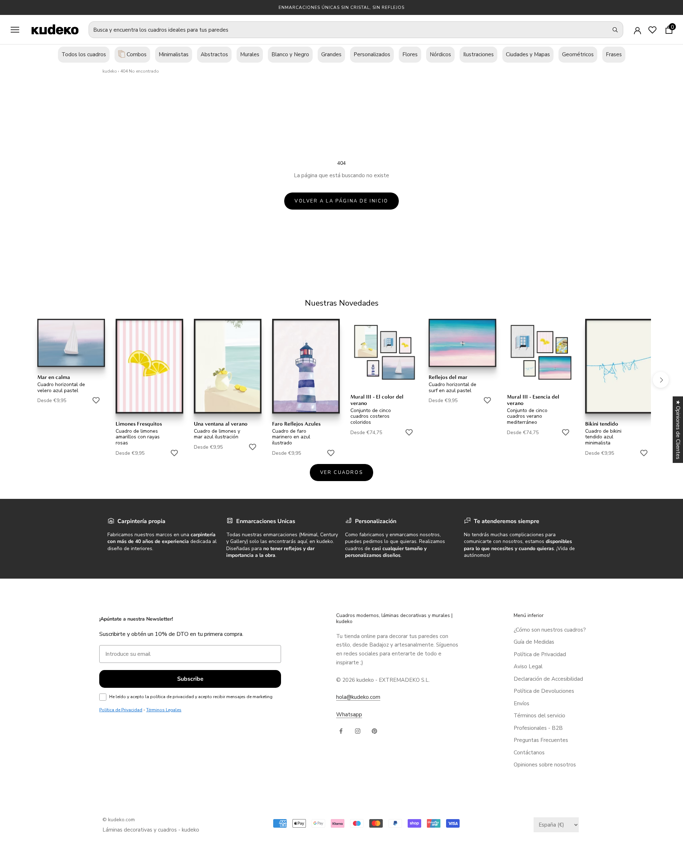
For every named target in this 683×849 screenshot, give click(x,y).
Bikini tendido (601, 424)
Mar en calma (53, 377)
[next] (661, 379)
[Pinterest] (374, 730)
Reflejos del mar (448, 377)
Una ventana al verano (221, 424)
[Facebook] (341, 730)
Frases (614, 54)
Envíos (521, 703)
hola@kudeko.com (358, 697)
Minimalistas (174, 54)
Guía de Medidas (534, 641)
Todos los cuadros (84, 54)
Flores (410, 54)
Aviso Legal (528, 666)
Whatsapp (349, 714)
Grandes (331, 54)
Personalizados (372, 54)
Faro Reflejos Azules (296, 424)
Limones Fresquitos (139, 424)
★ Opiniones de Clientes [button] (678, 429)
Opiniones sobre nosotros (545, 764)
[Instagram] (357, 730)
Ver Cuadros (341, 472)
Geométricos (578, 54)
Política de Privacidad (540, 654)
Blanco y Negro (290, 54)
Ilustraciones (478, 54)
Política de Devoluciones (544, 691)
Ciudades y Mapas (528, 54)
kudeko (109, 71)
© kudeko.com (118, 819)
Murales (249, 54)
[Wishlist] (652, 30)
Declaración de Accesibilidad (548, 678)
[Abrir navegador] (15, 30)
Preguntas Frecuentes (541, 740)
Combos (136, 54)
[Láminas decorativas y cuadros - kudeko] (51, 29)
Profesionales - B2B (538, 728)
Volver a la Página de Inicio (341, 201)
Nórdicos (440, 54)
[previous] (22, 379)
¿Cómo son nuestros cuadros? (550, 629)
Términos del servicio (539, 715)
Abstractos (214, 54)
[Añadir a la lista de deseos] (96, 400)
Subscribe (190, 679)
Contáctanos (529, 752)
